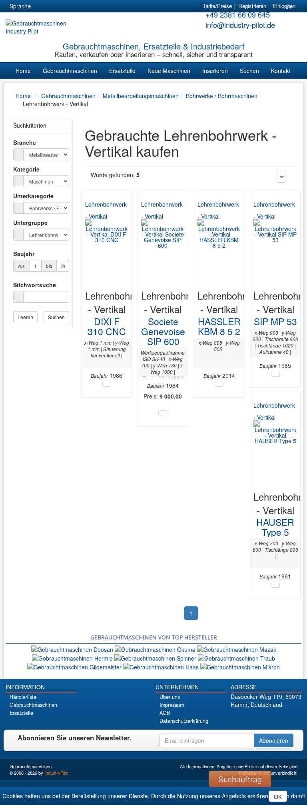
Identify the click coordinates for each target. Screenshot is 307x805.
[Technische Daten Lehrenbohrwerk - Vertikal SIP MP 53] (275, 374)
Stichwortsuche (34, 285)
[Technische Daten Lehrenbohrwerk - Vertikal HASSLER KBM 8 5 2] (219, 384)
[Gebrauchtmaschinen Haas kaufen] (161, 666)
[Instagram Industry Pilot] (289, 718)
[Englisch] (56, 6)
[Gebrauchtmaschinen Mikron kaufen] (240, 666)
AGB (164, 712)
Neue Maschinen (169, 71)
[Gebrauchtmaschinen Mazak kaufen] (236, 648)
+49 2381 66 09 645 (237, 14)
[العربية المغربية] (85, 6)
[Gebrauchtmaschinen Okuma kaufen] (156, 648)
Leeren (25, 317)
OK (278, 797)
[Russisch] (70, 6)
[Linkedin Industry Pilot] (278, 718)
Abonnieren (273, 740)
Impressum (171, 704)
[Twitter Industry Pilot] (256, 718)
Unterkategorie (33, 196)
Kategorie (26, 169)
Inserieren (215, 71)
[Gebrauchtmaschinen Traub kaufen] (236, 657)
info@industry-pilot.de (240, 25)
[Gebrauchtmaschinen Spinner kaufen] (156, 657)
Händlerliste (23, 696)
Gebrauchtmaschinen (70, 71)
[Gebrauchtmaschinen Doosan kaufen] (73, 648)
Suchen (249, 71)
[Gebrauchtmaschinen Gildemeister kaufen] (75, 666)
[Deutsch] (42, 6)
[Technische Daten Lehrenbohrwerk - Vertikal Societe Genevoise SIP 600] (162, 412)
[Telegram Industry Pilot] (267, 718)
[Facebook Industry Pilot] (244, 718)
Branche (24, 142)
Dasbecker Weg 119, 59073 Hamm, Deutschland (266, 700)
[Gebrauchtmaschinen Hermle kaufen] (73, 657)
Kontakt (280, 71)
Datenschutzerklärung (183, 720)
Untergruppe (30, 223)
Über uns (169, 696)
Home (23, 71)
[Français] (99, 6)
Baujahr (23, 254)
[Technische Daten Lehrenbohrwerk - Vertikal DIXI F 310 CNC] (106, 384)
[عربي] (114, 6)
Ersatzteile (122, 71)
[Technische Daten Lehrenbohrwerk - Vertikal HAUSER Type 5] (275, 585)
